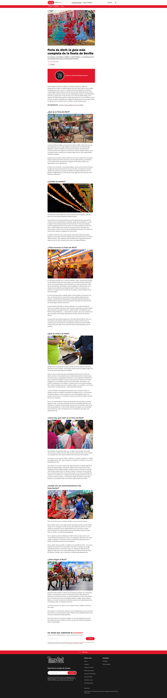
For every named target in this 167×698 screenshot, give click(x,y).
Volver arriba (85, 652)
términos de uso (70, 642)
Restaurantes (56, 6)
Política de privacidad (89, 670)
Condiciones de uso (88, 680)
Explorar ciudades (77, 2)
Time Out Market (106, 664)
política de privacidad (79, 642)
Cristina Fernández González (80, 75)
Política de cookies (88, 677)
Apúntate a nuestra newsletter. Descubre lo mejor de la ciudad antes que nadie (65, 635)
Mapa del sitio (87, 688)
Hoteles (62, 6)
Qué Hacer (50, 6)
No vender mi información (90, 673)
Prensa (85, 661)
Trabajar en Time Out (88, 667)
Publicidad (105, 661)
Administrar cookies (88, 683)
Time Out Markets (87, 2)
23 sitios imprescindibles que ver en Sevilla (71, 105)
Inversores (86, 664)
